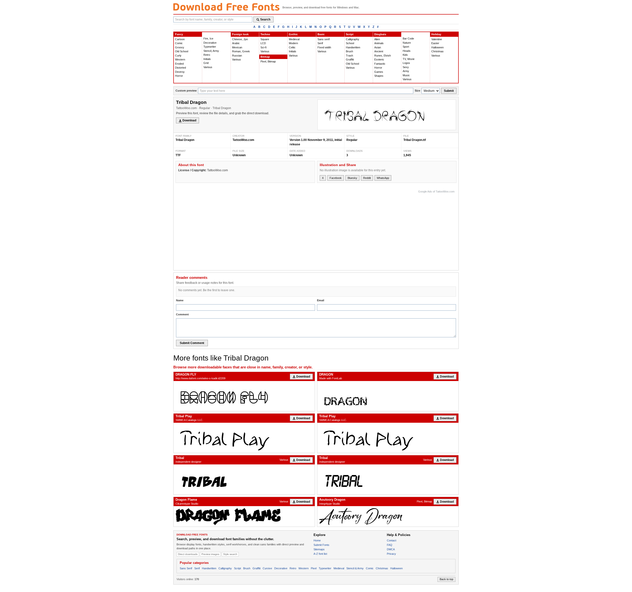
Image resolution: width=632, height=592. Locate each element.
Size (417, 90)
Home (317, 540)
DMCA (391, 549)
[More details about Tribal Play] (244, 438)
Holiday (436, 34)
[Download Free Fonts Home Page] (226, 7)
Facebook (336, 177)
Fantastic (379, 63)
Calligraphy (352, 39)
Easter (435, 43)
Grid (206, 62)
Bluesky (352, 177)
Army (406, 71)
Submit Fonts (321, 544)
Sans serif (323, 39)
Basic (321, 34)
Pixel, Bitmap (268, 61)
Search (265, 19)
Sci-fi (263, 47)
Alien (377, 39)
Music (406, 75)
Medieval (294, 39)
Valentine (436, 39)
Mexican (237, 47)
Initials (207, 58)
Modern (293, 43)
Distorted (180, 67)
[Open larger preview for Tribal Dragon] (387, 115)
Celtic (292, 47)
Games (378, 71)
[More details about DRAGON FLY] (244, 396)
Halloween (437, 47)
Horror (179, 75)
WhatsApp (383, 177)
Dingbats (380, 34)
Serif (320, 43)
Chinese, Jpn (240, 39)
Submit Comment (192, 343)
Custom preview (186, 90)
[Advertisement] (364, 229)
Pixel (313, 568)
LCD (263, 43)
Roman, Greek (241, 51)
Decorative (210, 42)
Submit (449, 91)
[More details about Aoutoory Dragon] (387, 516)
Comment (182, 314)
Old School (181, 51)
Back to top (446, 579)
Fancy (179, 34)
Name (179, 300)
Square (264, 39)
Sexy (406, 67)
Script (350, 34)
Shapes (378, 75)
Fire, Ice (208, 38)
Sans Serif (186, 568)
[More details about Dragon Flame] (244, 516)
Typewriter (209, 46)
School (350, 43)
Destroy (180, 71)
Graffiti (350, 59)
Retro (206, 54)
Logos (406, 62)
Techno (265, 34)
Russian (237, 55)
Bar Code (408, 38)
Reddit (367, 177)
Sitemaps (319, 549)
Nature (407, 42)
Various (207, 67)
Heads (407, 50)
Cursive (267, 568)
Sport (406, 46)
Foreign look (240, 34)
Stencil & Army (355, 568)
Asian (377, 47)
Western (180, 59)
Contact (391, 540)
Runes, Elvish (382, 55)
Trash (349, 55)
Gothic (293, 34)
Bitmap (265, 56)
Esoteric (379, 59)
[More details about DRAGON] (387, 396)
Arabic (236, 43)
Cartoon (180, 39)
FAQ (389, 544)
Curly (178, 55)
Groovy (179, 47)
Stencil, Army (211, 50)
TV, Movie (409, 58)
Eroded (179, 63)
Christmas (437, 51)
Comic (179, 43)
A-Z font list (320, 553)
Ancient (378, 51)
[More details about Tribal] (244, 479)
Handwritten (353, 47)
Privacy (391, 553)
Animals (379, 43)
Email (320, 300)
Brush (349, 51)
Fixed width (324, 47)
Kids (405, 54)
